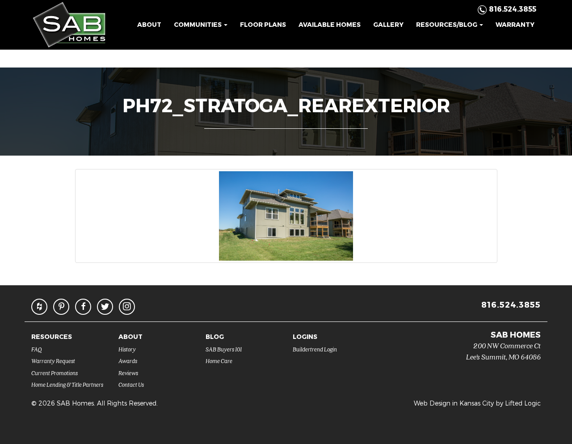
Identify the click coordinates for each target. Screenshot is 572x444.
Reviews (128, 372)
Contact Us (131, 384)
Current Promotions (54, 372)
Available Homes (330, 24)
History (127, 349)
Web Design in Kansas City (454, 403)
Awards (127, 360)
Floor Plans (263, 24)
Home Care (219, 360)
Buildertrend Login (315, 349)
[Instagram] (127, 307)
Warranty (515, 24)
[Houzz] (39, 307)
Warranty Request (53, 360)
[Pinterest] (61, 307)
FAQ (36, 349)
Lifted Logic (523, 403)
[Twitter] (105, 307)
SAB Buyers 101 (224, 349)
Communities (198, 24)
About (149, 24)
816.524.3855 (511, 304)
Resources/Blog (447, 24)
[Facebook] (83, 307)
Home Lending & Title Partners (67, 384)
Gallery (388, 24)
